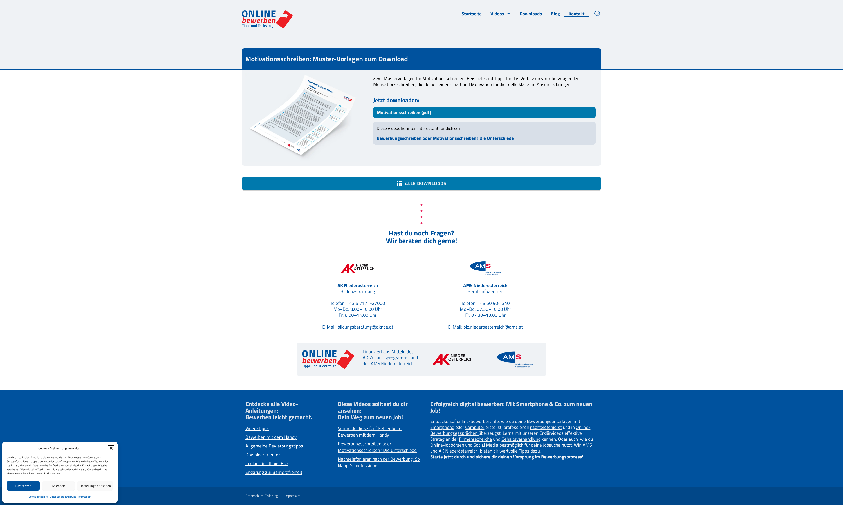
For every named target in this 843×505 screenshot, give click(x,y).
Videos (497, 13)
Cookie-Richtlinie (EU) (266, 463)
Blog (555, 13)
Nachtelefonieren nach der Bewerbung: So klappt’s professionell (379, 462)
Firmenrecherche (475, 438)
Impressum (84, 496)
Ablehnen (58, 485)
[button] (111, 448)
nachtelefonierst (546, 427)
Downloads (531, 13)
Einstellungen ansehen (95, 485)
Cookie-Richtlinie (38, 496)
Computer (474, 427)
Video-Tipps (257, 428)
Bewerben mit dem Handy (271, 436)
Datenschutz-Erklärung (63, 496)
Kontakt (577, 13)
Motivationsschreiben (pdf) (404, 112)
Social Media (486, 444)
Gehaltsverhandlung (520, 438)
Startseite (472, 13)
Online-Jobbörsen (447, 444)
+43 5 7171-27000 (366, 303)
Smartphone (442, 427)
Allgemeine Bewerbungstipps (274, 445)
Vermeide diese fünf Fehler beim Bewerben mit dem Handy (370, 431)
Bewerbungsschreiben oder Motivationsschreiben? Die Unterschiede (445, 138)
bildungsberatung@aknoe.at (365, 326)
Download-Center (262, 454)
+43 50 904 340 (493, 303)
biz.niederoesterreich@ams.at (493, 326)
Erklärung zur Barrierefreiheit (273, 472)
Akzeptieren (23, 485)
